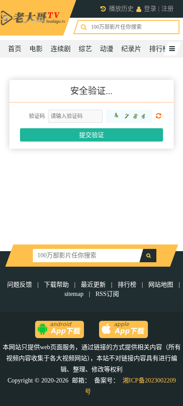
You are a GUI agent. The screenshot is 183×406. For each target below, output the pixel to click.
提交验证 (91, 135)
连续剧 (61, 48)
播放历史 (121, 8)
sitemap (74, 294)
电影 (36, 48)
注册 (167, 8)
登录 (150, 8)
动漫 (106, 48)
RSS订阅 (107, 294)
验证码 (37, 116)
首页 (14, 48)
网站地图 (160, 284)
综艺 (85, 48)
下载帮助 (56, 284)
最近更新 (93, 284)
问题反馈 (20, 284)
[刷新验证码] (129, 116)
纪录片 (131, 48)
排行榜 (159, 48)
